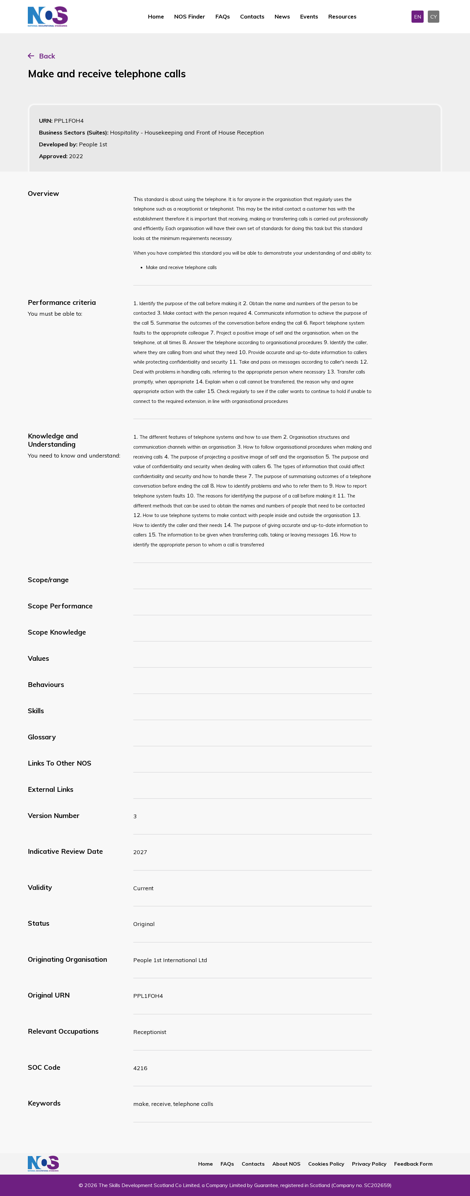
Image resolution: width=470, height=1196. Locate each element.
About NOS (286, 1164)
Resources (342, 16)
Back (47, 56)
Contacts (252, 16)
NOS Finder (189, 16)
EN (417, 16)
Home (156, 16)
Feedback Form (413, 1164)
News (282, 16)
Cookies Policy (326, 1164)
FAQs (222, 16)
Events (309, 16)
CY (433, 16)
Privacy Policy (369, 1164)
